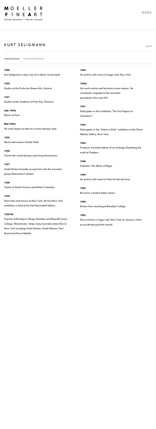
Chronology (12, 58)
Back (149, 46)
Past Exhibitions (34, 58)
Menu (147, 12)
